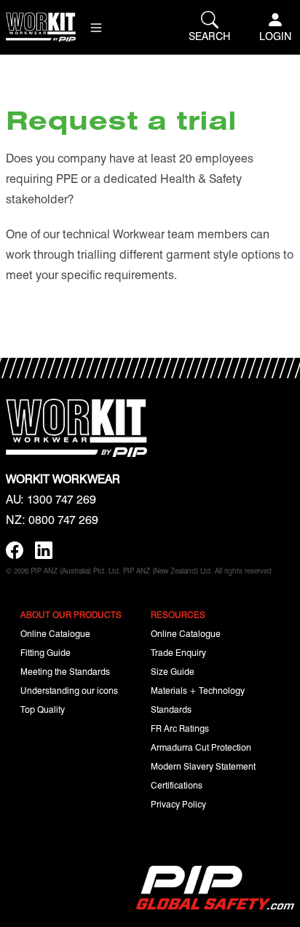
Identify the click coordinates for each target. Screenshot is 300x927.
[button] (96, 27)
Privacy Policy (178, 804)
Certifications (176, 785)
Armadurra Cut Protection (201, 747)
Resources (178, 614)
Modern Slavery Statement (203, 766)
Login (275, 35)
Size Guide (172, 671)
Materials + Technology (198, 690)
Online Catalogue (55, 633)
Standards (171, 709)
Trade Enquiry (178, 652)
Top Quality (42, 709)
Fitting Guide (45, 652)
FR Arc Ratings (180, 728)
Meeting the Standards (65, 671)
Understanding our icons (69, 690)
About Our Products (71, 614)
